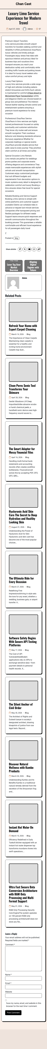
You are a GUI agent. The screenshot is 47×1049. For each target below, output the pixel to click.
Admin (30, 29)
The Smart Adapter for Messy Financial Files (22, 450)
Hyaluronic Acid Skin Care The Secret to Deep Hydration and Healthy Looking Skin (23, 516)
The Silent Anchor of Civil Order (21, 706)
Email (8, 983)
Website (8, 992)
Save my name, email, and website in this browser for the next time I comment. (23, 1004)
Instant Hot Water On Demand (21, 829)
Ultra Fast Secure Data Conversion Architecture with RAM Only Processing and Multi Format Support (23, 894)
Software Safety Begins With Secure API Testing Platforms (23, 641)
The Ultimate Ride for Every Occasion (21, 580)
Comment (10, 944)
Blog (16, 238)
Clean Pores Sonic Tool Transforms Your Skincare (22, 389)
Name (8, 974)
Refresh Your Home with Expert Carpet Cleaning (23, 327)
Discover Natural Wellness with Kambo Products (21, 767)
